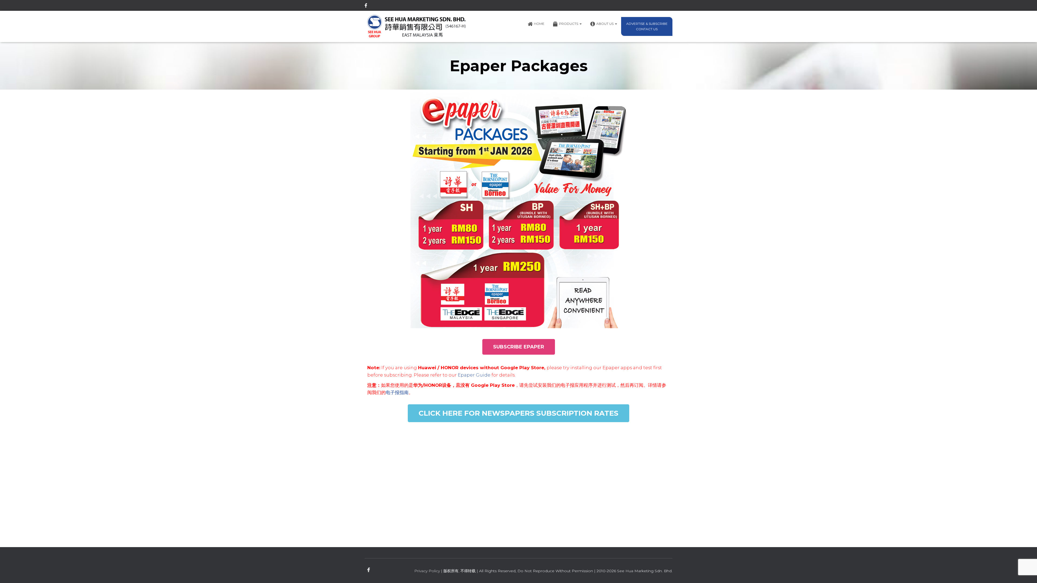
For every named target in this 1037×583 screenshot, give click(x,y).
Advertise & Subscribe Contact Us (647, 26)
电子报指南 (397, 392)
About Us (605, 24)
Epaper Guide (474, 375)
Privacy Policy (427, 570)
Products (569, 24)
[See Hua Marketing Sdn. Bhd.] (417, 26)
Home (539, 24)
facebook (366, 6)
